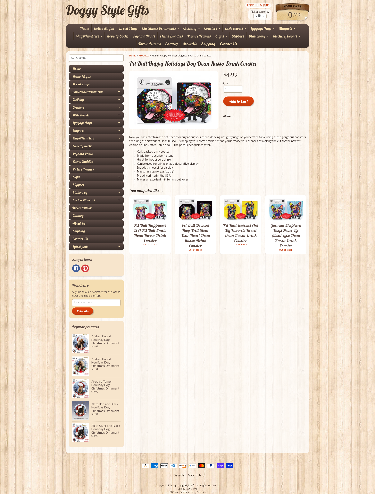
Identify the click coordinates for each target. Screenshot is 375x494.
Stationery (257, 36)
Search (179, 475)
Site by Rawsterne (187, 489)
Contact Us (228, 43)
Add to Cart (238, 101)
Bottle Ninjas (104, 28)
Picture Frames (199, 36)
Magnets (285, 28)
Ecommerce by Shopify (193, 492)
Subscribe (83, 311)
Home (84, 28)
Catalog (171, 43)
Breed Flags (128, 28)
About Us (189, 43)
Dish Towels (234, 28)
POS (172, 492)
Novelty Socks (117, 36)
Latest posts (80, 246)
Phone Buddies (171, 36)
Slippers (237, 36)
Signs (219, 36)
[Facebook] (76, 268)
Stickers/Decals (285, 36)
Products (144, 55)
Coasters (210, 28)
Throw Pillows (149, 43)
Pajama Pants (144, 36)
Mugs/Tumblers (87, 36)
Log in (250, 5)
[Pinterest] (85, 268)
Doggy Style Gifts (107, 10)
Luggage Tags (260, 28)
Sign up (264, 5)
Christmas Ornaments (159, 28)
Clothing (189, 28)
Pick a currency (260, 12)
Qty (225, 83)
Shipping (208, 43)
